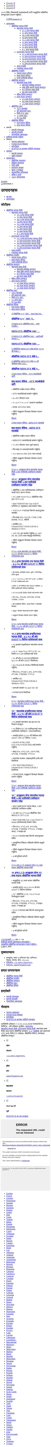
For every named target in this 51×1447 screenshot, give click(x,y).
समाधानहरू (10, 158)
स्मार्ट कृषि (15, 165)
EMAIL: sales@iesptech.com (18, 965)
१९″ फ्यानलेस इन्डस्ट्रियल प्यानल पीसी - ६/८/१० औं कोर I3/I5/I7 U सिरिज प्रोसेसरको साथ (27, 714)
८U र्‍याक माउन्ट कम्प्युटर (31, 104)
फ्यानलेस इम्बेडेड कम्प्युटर (31, 85)
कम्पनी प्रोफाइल (18, 130)
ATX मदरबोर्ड (22, 108)
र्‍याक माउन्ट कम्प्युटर (24, 97)
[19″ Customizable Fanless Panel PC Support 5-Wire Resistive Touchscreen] (28, 790)
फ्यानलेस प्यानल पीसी (25, 28)
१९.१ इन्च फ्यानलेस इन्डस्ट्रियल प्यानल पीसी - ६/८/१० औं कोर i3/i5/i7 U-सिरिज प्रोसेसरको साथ (27, 636)
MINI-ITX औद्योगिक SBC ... (26, 331)
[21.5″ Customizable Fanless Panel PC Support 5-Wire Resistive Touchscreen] (28, 474)
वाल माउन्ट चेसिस (23, 123)
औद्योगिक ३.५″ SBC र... (23, 318)
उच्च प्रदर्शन (21, 66)
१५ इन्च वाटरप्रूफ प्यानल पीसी (34, 64)
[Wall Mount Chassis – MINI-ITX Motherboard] (28, 423)
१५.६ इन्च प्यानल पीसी (30, 40)
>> (14, 939)
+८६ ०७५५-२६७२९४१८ (15, 1056)
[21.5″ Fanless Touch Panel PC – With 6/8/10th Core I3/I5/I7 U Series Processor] (28, 556)
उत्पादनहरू (10, 24)
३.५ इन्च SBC (22, 116)
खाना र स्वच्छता (17, 170)
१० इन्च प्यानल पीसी (29, 47)
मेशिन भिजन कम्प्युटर (24, 94)
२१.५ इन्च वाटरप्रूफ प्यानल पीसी (34, 54)
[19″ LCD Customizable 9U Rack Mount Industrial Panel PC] (28, 867)
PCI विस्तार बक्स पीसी (30, 90)
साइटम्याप (29, 1026)
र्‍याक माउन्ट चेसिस (23, 125)
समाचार (9, 151)
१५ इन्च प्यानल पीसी (29, 42)
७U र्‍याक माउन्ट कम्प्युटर (31, 101)
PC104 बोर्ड (21, 118)
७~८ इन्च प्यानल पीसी (30, 49)
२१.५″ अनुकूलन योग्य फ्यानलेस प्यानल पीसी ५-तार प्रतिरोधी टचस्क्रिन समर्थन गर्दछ (26, 482)
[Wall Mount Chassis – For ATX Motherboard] (28, 376)
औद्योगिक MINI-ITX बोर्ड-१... (25, 368)
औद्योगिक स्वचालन (18, 160)
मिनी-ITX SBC (23, 113)
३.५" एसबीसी (34, 1031)
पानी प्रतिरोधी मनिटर (25, 78)
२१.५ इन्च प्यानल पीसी (30, 31)
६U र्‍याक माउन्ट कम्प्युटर (31, 99)
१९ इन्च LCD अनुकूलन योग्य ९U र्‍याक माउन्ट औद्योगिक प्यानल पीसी (27, 874)
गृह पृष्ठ (9, 197)
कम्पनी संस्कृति (17, 132)
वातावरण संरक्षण (18, 167)
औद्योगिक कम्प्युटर (18, 80)
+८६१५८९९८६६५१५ (14, 1096)
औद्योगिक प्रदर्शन (18, 71)
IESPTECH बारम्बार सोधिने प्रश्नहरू (26, 149)
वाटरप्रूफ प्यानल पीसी (25, 52)
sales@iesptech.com (14, 1076)
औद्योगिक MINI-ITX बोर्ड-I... (25, 356)
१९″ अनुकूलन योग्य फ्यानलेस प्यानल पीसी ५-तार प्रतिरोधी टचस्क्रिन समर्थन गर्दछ (28, 798)
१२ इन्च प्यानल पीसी (29, 45)
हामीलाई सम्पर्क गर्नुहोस (14, 137)
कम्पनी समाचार (17, 153)
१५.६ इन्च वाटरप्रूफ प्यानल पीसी (34, 61)
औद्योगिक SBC (17, 106)
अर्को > (10, 939)
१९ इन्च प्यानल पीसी (29, 33)
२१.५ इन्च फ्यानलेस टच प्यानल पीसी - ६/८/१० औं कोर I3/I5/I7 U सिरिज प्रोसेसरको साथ (28, 564)
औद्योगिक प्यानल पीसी (20, 26)
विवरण (14, 418)
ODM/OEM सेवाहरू (20, 144)
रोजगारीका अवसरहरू (19, 134)
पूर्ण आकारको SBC (24, 111)
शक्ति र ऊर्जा (16, 175)
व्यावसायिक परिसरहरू (20, 172)
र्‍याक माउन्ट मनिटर (23, 75)
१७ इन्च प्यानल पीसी (29, 38)
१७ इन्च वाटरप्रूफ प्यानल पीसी (34, 59)
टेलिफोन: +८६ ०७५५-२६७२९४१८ (19, 962)
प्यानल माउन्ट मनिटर (24, 73)
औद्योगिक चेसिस (18, 120)
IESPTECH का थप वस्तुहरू (17, 1116)
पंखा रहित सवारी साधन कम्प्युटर (34, 87)
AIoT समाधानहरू (18, 177)
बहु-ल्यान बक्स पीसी (29, 92)
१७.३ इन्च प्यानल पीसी (30, 35)
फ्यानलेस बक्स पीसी (24, 83)
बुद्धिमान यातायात (18, 163)
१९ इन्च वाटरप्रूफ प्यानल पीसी (34, 57)
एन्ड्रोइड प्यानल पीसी (25, 68)
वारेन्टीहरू (15, 146)
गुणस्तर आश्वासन (18, 142)
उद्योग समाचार (17, 156)
